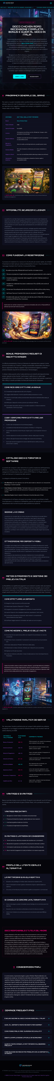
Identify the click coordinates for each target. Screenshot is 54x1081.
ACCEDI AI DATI (34, 76)
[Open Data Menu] (51, 3)
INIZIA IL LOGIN (19, 76)
